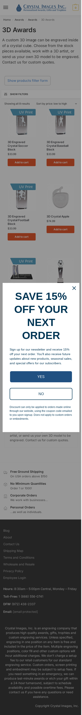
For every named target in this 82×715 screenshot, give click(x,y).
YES (41, 377)
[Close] (74, 288)
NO (41, 394)
